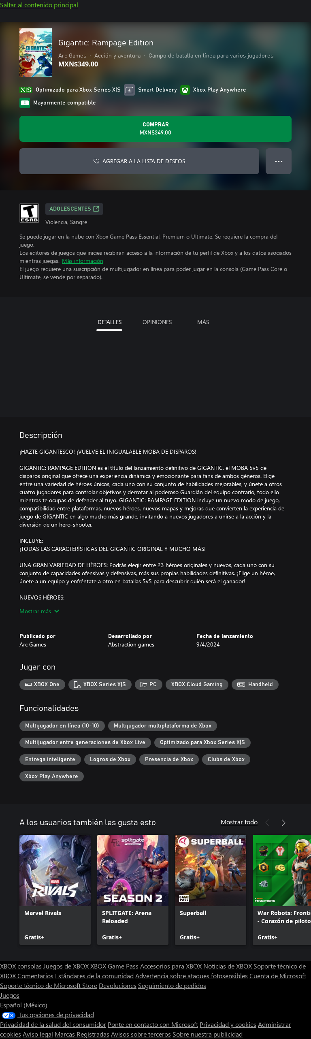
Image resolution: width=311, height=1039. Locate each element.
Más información (82, 261)
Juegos (9, 995)
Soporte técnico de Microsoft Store (48, 985)
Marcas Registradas (82, 1034)
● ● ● (279, 161)
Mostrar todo (239, 821)
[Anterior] (267, 822)
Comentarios (35, 975)
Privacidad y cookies (228, 1024)
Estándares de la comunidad (94, 975)
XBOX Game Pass (114, 966)
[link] (55, 890)
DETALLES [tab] (109, 322)
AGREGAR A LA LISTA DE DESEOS (143, 161)
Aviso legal (38, 1034)
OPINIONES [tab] (157, 322)
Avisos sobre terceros (141, 1034)
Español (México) (23, 1005)
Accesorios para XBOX (171, 966)
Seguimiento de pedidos (172, 985)
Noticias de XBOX (228, 966)
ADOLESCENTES (70, 209)
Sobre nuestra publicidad (208, 1034)
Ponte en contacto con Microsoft (153, 1024)
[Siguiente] (283, 822)
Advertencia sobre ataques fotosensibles (191, 975)
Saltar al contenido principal (39, 4)
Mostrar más (35, 611)
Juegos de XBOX (66, 966)
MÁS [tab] (203, 322)
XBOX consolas (21, 966)
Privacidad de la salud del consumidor (53, 1024)
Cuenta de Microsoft (277, 975)
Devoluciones (117, 985)
